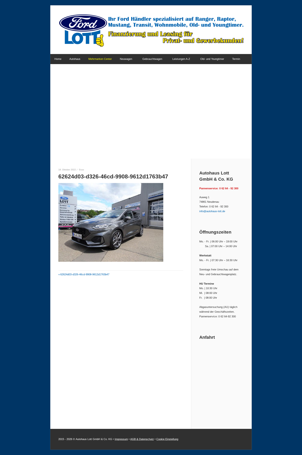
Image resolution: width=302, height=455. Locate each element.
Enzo (81, 169)
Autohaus (74, 58)
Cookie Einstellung (167, 439)
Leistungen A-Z (181, 58)
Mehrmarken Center (100, 58)
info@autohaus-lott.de (212, 211)
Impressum (121, 439)
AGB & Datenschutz (142, 439)
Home (57, 58)
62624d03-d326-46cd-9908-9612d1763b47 (84, 274)
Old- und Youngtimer (212, 58)
